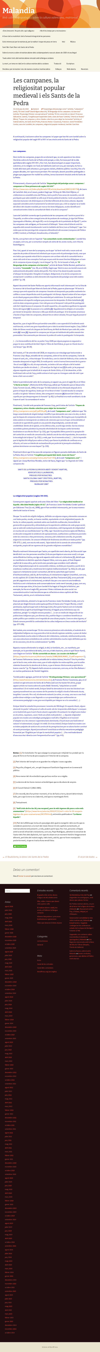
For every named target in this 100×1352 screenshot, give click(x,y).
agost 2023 (9, 1042)
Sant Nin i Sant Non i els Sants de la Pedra (18, 47)
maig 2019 (8, 1234)
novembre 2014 (10, 1329)
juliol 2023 (8, 1046)
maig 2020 (8, 1189)
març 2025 (8, 970)
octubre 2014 (10, 1333)
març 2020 (8, 1197)
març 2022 (8, 1106)
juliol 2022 (8, 1091)
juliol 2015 (8, 1299)
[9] (74, 557)
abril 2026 (8, 921)
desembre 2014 (10, 1325)
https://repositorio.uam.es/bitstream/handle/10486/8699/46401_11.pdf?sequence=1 (49, 656)
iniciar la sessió (24, 876)
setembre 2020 (10, 1174)
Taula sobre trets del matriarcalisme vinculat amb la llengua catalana (28, 58)
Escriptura (70, 63)
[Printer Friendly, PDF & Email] (20, 846)
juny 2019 (8, 1231)
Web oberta (71, 69)
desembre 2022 (10, 1072)
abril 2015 (8, 1310)
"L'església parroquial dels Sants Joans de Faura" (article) (49, 116)
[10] (69, 577)
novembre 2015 (10, 1284)
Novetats (84, 69)
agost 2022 (9, 1087)
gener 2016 (9, 1276)
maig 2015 (8, 1306)
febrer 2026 (9, 929)
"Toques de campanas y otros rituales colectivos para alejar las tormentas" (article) (49, 119)
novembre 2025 (10, 940)
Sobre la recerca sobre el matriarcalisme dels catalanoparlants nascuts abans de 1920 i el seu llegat (39, 52)
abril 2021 (8, 1148)
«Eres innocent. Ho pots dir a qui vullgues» (18, 31)
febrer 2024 (9, 1019)
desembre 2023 (10, 1027)
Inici (63, 42)
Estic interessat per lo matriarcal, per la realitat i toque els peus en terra (29, 42)
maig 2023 (8, 1053)
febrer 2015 (9, 1317)
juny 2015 (8, 1302)
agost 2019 (9, 1223)
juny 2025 (8, 959)
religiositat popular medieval (54, 124)
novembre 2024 (10, 985)
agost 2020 (9, 1178)
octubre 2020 (10, 1170)
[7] (14, 793)
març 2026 (8, 925)
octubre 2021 (10, 1125)
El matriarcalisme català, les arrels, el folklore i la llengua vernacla (47, 910)
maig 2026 (8, 918)
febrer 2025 (9, 974)
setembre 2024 (10, 993)
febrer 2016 (9, 1272)
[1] (21, 753)
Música (72, 42)
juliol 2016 (8, 1253)
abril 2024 (8, 1012)
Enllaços (58, 69)
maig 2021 (8, 1144)
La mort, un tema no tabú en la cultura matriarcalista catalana (25, 63)
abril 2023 (8, 1057)
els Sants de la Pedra (32, 122)
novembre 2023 (10, 1031)
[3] (14, 767)
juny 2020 (8, 1185)
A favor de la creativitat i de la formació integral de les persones (26, 36)
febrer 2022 (9, 1110)
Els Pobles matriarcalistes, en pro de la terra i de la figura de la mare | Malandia (82, 906)
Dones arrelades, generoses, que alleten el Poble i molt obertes (82, 956)
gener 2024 (9, 1023)
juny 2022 (8, 1095)
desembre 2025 (10, 936)
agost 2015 (9, 1295)
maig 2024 (8, 1008)
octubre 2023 (10, 1035)
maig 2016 (8, 1261)
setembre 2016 (10, 1246)
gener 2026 (9, 933)
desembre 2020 (10, 1163)
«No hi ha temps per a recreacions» (53, 31)
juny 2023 (8, 1050)
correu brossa (42, 941)
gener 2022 (9, 1114)
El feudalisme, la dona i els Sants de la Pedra (25, 856)
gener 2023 (9, 1068)
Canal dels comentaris (45, 968)
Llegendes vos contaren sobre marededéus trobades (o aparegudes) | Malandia (81, 937)
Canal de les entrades (45, 964)
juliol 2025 (8, 955)
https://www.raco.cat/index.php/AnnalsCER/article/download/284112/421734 (46, 189)
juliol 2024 (8, 1001)
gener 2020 (9, 1204)
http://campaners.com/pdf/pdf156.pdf (30, 411)
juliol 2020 (8, 1182)
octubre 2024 (10, 989)
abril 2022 (8, 1102)
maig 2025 (8, 963)
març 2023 (8, 1061)
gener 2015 (9, 1321)
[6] (14, 788)
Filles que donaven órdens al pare (49, 923)
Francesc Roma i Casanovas (51, 122)
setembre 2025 (10, 948)
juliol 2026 (8, 910)
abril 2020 (8, 1193)
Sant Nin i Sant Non (72, 124)
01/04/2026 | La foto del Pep (80, 895)
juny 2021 (8, 1140)
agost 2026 (9, 906)
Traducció (57, 63)
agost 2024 (9, 997)
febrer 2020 (9, 1201)
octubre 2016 (10, 1242)
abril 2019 (8, 1238)
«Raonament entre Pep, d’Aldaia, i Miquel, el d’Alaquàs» (81, 911)
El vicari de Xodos (88, 856)
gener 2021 (9, 1159)
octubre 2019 (10, 1216)
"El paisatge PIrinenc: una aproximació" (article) (37, 114)
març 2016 (8, 1268)
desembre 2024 (10, 982)
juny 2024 (8, 1004)
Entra (39, 960)
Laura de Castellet (25, 124)
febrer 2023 (9, 1065)
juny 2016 (8, 1257)
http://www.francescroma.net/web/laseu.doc (32, 680)
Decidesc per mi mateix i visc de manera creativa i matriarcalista (26, 69)
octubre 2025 (10, 944)
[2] (14, 761)
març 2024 (8, 1016)
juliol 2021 (8, 1136)
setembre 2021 (10, 1129)
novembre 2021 (10, 1121)
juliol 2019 (8, 1227)
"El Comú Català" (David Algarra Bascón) (32, 111)
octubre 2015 (10, 1287)
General (36, 109)
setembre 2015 (10, 1291)
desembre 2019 (10, 1208)
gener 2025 (9, 978)
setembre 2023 (10, 1038)
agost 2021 (9, 1133)
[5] (14, 782)
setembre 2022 (10, 1084)
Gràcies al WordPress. (50, 1347)
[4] (14, 776)
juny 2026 (8, 914)
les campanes (38, 124)
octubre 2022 (10, 1080)
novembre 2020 (10, 1167)
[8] (14, 802)
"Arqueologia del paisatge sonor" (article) (58, 109)
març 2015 (8, 1314)
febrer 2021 (9, 1155)
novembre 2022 (10, 1076)
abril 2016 (8, 1265)
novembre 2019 (10, 1212)
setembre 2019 (10, 1219)
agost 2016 (9, 1250)
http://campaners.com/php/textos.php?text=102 (34, 458)
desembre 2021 (10, 1118)
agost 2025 (9, 952)
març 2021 (8, 1151)
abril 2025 (8, 967)
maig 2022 (8, 1099)
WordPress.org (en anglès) (47, 971)
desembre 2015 (10, 1280)
